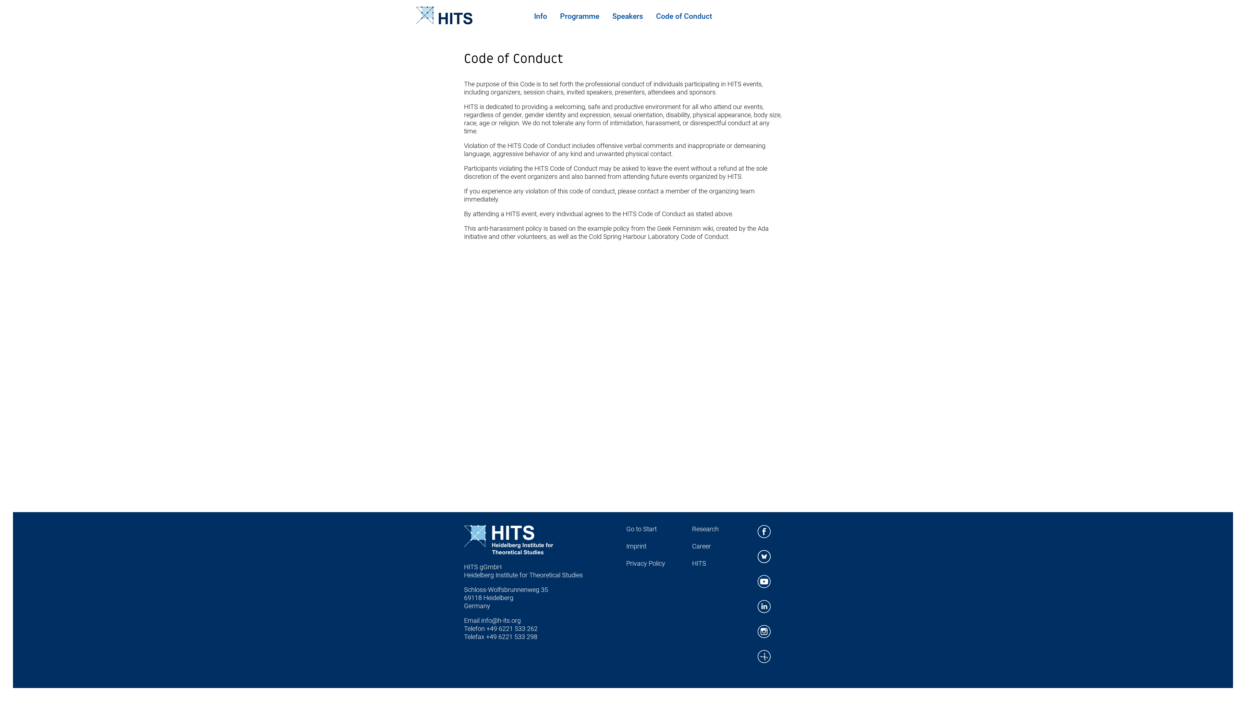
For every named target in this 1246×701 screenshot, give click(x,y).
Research (705, 529)
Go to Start (641, 529)
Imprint (636, 546)
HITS (699, 563)
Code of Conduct (684, 16)
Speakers (627, 16)
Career (701, 546)
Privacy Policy (645, 563)
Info (540, 16)
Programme (579, 16)
